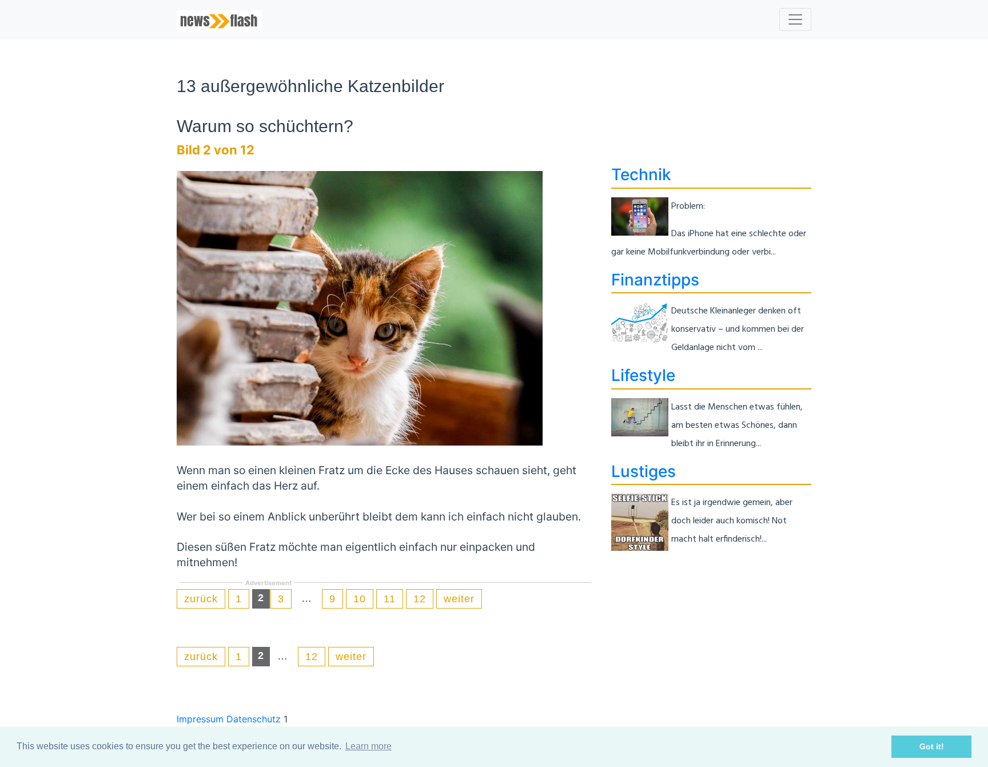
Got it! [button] (931, 746)
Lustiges (643, 471)
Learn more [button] (368, 746)
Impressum (200, 719)
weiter (459, 599)
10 (359, 599)
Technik (641, 174)
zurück (201, 599)
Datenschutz (253, 719)
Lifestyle (643, 375)
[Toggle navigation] (795, 19)
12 (419, 599)
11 (390, 599)
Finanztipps (655, 279)
